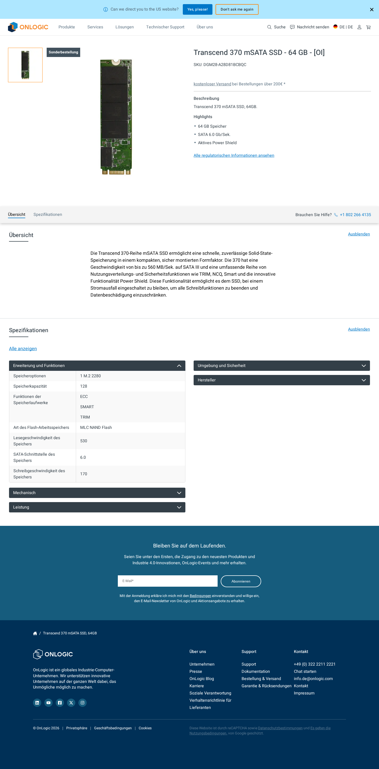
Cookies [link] (145, 728)
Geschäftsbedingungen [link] (113, 728)
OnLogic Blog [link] (202, 679)
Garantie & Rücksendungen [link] (267, 686)
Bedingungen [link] (200, 596)
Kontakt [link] (301, 686)
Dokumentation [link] (256, 671)
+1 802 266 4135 (355, 215)
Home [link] (35, 633)
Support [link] (249, 664)
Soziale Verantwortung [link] (210, 693)
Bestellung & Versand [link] (261, 679)
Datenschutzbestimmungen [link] (280, 728)
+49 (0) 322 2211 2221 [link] (315, 664)
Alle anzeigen (23, 348)
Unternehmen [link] (202, 664)
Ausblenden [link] (359, 234)
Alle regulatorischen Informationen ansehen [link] (234, 155)
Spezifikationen (48, 214)
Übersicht (16, 214)
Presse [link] (196, 671)
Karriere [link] (197, 686)
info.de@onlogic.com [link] (313, 679)
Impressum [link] (304, 693)
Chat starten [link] (305, 671)
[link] (28, 27)
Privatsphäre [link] (76, 728)
